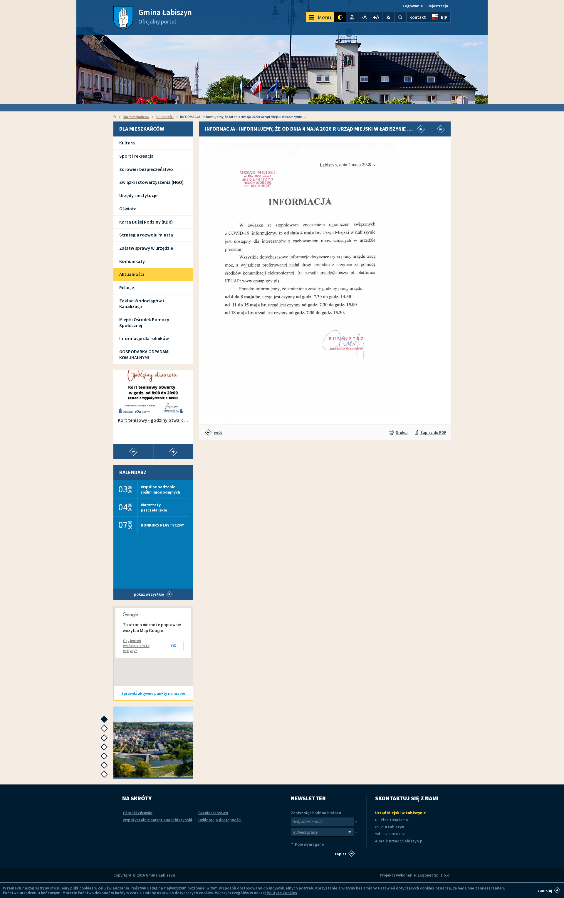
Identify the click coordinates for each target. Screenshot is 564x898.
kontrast (340, 17)
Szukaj (400, 17)
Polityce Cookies (282, 892)
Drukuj (402, 432)
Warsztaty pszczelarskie (154, 507)
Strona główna (114, 116)
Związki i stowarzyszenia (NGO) (151, 182)
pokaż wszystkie (149, 594)
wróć (218, 432)
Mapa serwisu (352, 17)
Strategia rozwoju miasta (146, 235)
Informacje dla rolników (144, 338)
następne (105, 721)
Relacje (126, 287)
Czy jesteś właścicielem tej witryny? (136, 646)
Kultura (127, 143)
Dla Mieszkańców (136, 116)
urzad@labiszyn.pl (406, 841)
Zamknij (545, 890)
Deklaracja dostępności (219, 819)
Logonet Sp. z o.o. (434, 875)
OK (173, 646)
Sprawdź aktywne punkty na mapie (153, 693)
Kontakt (417, 17)
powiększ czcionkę (376, 17)
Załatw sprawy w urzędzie (146, 248)
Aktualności (165, 116)
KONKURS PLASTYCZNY (162, 525)
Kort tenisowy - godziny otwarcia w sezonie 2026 (153, 420)
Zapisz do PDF (433, 432)
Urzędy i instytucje (138, 195)
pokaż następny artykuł (173, 452)
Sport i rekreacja (136, 156)
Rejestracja (437, 6)
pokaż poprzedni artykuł (133, 452)
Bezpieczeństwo (213, 812)
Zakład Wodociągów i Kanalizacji (141, 303)
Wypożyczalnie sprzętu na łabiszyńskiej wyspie (166, 819)
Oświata (128, 208)
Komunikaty (132, 261)
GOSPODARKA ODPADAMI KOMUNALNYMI (144, 354)
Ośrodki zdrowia (137, 812)
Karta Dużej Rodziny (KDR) (146, 222)
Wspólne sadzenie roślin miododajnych (160, 489)
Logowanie (413, 6)
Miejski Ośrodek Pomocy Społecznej (144, 322)
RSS (388, 17)
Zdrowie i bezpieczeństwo (146, 169)
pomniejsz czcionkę (364, 17)
